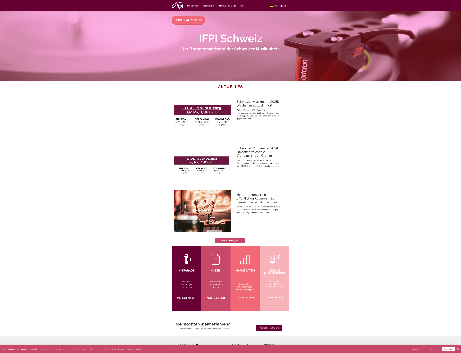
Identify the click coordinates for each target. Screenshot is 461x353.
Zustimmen (448, 349)
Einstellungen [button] (418, 349)
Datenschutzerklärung (133, 349)
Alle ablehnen (433, 349)
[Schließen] (458, 349)
